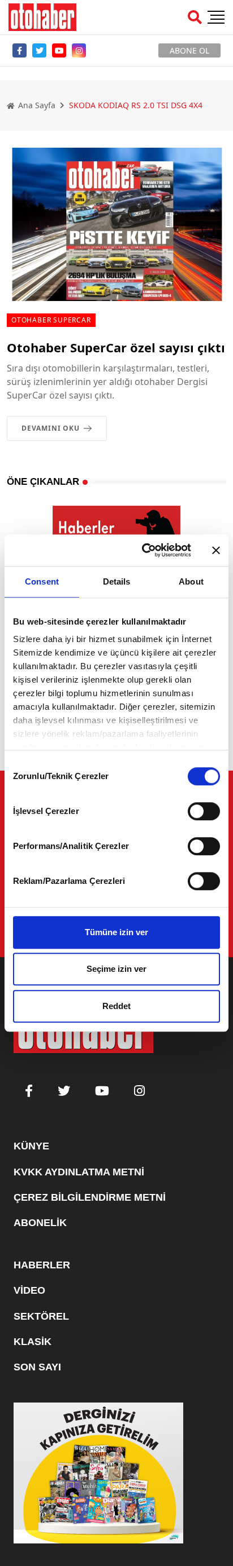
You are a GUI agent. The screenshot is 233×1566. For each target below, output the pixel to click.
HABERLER (42, 1265)
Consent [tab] (42, 581)
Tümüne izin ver (116, 932)
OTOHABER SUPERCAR (51, 320)
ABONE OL (189, 50)
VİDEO (29, 1290)
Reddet (116, 1006)
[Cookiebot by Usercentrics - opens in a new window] (144, 550)
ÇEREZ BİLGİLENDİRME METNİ (90, 1197)
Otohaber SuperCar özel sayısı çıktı (116, 347)
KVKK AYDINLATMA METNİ (79, 1172)
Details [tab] (117, 581)
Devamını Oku (50, 428)
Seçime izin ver (116, 969)
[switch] (204, 811)
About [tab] (191, 581)
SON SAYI (37, 1367)
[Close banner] (216, 550)
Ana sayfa (35, 105)
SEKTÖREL (41, 1316)
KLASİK (32, 1341)
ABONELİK (40, 1222)
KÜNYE (31, 1146)
